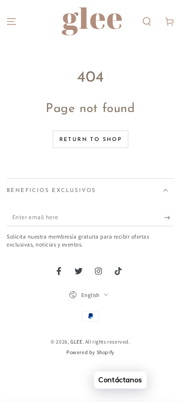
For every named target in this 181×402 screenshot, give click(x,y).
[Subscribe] (169, 217)
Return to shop (90, 139)
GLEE (76, 341)
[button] (146, 21)
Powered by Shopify (90, 352)
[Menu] (11, 21)
